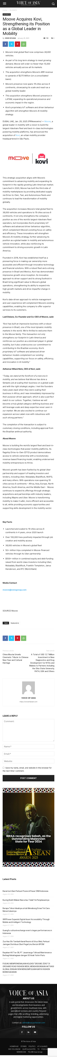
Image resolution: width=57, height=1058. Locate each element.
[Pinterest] (17, 44)
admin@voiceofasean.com (33, 1022)
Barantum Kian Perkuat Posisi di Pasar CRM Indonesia (25, 891)
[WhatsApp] (23, 44)
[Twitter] (11, 44)
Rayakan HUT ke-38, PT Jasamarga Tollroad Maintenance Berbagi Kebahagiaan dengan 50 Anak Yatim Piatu (27, 953)
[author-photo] (28, 694)
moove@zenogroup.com (15, 590)
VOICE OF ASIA (10, 38)
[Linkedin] (28, 1032)
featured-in (15, 623)
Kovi (18, 135)
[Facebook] (5, 44)
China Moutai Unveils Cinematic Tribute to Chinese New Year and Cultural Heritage (15, 658)
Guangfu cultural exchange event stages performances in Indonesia (27, 931)
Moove (47, 121)
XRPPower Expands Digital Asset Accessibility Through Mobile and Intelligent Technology (26, 920)
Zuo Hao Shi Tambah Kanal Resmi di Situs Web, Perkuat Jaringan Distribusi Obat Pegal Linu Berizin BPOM (26, 942)
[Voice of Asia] (28, 3)
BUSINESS (13, 10)
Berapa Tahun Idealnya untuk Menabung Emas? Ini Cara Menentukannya (26, 909)
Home (5, 10)
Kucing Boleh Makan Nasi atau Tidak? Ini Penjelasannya (26, 900)
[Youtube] (35, 1032)
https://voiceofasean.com (28, 702)
